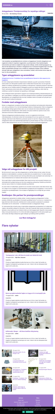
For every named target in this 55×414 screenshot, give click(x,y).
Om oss (38, 402)
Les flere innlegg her (27, 218)
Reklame (38, 400)
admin (16, 295)
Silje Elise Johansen (20, 257)
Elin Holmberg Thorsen (16, 13)
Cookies (38, 404)
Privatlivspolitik (29, 411)
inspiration (50, 13)
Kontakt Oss (38, 406)
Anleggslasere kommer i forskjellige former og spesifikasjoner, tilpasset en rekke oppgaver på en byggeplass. (26, 79)
